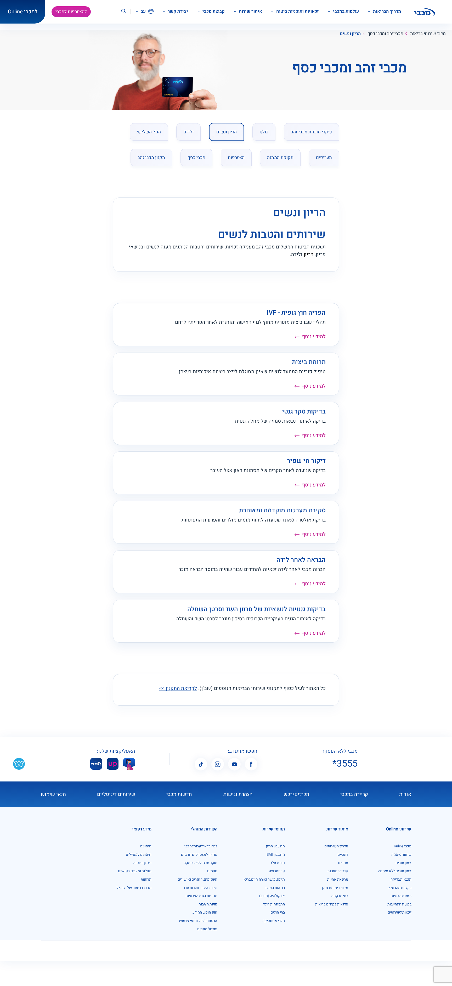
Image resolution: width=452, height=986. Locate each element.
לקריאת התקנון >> (178, 688)
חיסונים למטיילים (138, 854)
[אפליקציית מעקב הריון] (129, 763)
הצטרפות (236, 157)
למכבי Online (22, 11)
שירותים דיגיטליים (116, 794)
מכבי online (402, 846)
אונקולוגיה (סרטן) (272, 896)
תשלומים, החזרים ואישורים (197, 879)
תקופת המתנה (280, 157)
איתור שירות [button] (250, 11)
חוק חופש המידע (205, 912)
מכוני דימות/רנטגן (335, 888)
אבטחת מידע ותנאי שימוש (198, 920)
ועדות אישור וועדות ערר (200, 888)
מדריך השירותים (336, 846)
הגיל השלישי (149, 132)
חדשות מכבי (179, 794)
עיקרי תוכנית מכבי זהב (311, 132)
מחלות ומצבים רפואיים (134, 871)
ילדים (188, 132)
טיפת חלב (277, 863)
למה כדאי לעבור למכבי (200, 846)
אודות (405, 794)
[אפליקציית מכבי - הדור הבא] (96, 763)
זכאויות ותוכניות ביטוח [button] (297, 11)
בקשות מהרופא (399, 888)
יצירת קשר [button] (177, 11)
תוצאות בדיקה (401, 879)
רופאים (342, 854)
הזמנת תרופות (401, 896)
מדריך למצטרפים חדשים (199, 854)
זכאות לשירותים (399, 912)
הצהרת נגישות (237, 794)
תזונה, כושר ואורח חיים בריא (264, 879)
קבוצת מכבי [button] (213, 11)
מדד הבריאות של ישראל (134, 888)
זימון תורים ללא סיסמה (394, 871)
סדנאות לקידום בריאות (331, 904)
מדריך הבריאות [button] (386, 11)
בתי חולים (277, 912)
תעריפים (324, 157)
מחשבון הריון (275, 846)
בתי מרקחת (339, 896)
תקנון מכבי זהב (151, 157)
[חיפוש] (123, 12)
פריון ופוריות (142, 863)
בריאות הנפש (275, 888)
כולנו (263, 132)
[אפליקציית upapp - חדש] (112, 763)
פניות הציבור (208, 904)
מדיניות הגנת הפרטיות (201, 896)
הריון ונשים (226, 132)
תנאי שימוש (53, 794)
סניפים (343, 863)
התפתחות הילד (274, 904)
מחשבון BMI (276, 854)
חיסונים (145, 846)
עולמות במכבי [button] (345, 11)
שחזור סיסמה (401, 854)
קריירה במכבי (354, 794)
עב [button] (143, 11)
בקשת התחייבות (399, 904)
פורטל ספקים (207, 929)
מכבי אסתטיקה (273, 920)
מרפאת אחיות (337, 879)
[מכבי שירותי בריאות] (424, 12)
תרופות (146, 879)
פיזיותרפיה (277, 871)
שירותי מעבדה (337, 871)
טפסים (212, 871)
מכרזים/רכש (296, 794)
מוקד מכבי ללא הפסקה (200, 863)
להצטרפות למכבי (71, 11)
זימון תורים (403, 863)
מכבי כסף (196, 157)
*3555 (345, 763)
